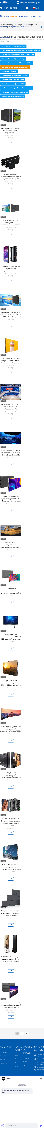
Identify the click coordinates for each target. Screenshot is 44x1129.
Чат (11, 143)
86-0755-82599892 (10, 8)
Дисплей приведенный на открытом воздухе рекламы (21, 50)
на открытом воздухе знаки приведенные (16, 88)
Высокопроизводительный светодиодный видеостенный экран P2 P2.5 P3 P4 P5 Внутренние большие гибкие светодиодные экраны (10, 732)
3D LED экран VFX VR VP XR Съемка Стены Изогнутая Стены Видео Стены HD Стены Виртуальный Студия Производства (10, 455)
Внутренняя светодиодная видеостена (15, 67)
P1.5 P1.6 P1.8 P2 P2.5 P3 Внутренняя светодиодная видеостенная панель (11, 821)
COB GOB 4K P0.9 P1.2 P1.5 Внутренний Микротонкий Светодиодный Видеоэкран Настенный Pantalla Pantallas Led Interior (11, 363)
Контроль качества (24, 27)
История (18, 1059)
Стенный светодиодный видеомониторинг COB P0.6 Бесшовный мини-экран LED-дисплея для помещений (11, 501)
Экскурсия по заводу (8, 27)
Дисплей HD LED (19, 46)
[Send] (41, 1125)
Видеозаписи (24, 16)
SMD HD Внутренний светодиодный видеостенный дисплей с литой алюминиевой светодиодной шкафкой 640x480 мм (10, 226)
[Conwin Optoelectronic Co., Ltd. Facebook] (27, 8)
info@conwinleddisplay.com (30, 3)
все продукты (6, 46)
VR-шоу (33, 16)
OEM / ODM (26, 1062)
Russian (37, 8)
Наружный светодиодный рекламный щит (17, 63)
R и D (24, 1065)
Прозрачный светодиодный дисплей (15, 75)
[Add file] (2, 1125)
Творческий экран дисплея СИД (13, 96)
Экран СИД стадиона (9, 71)
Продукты (14, 16)
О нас (39, 16)
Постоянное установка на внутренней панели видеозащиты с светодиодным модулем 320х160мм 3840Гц (10, 132)
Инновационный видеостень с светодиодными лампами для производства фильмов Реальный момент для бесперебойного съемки (11, 548)
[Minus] (41, 1078)
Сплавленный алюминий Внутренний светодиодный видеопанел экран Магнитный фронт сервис (11, 1006)
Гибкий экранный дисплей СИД (13, 84)
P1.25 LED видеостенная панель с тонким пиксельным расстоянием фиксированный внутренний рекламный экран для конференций (10, 870)
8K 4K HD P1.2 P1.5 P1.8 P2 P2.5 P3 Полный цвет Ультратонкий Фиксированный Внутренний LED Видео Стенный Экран (10, 410)
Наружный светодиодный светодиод (15, 92)
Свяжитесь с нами (7, 37)
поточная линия (28, 1058)
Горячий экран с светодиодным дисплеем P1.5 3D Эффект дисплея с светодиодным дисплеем (10, 684)
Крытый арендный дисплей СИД (13, 59)
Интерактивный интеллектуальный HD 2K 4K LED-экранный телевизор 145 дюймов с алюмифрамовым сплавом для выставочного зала (10, 640)
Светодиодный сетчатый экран (13, 80)
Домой (6, 16)
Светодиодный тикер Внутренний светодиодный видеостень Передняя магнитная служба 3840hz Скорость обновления (11, 179)
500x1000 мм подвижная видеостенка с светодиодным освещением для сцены (10, 270)
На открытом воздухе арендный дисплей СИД (18, 55)
